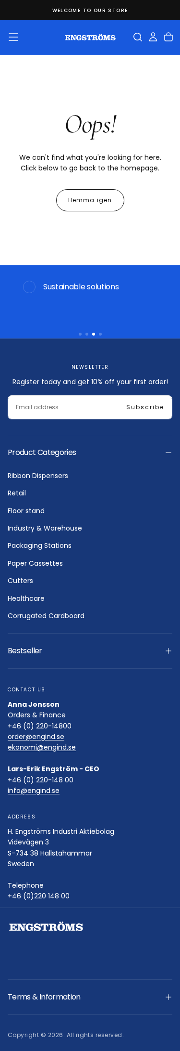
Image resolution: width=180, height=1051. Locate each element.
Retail (17, 493)
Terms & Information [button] (44, 996)
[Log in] (153, 37)
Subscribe (145, 407)
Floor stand (26, 511)
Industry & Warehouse (45, 528)
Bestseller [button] (25, 650)
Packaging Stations (40, 545)
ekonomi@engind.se (42, 747)
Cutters (20, 580)
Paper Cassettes (35, 563)
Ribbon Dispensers (38, 475)
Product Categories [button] (42, 452)
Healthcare (26, 598)
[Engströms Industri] (46, 927)
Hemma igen (90, 200)
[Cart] (168, 37)
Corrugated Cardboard (46, 616)
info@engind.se (34, 790)
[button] (13, 37)
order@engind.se (36, 736)
